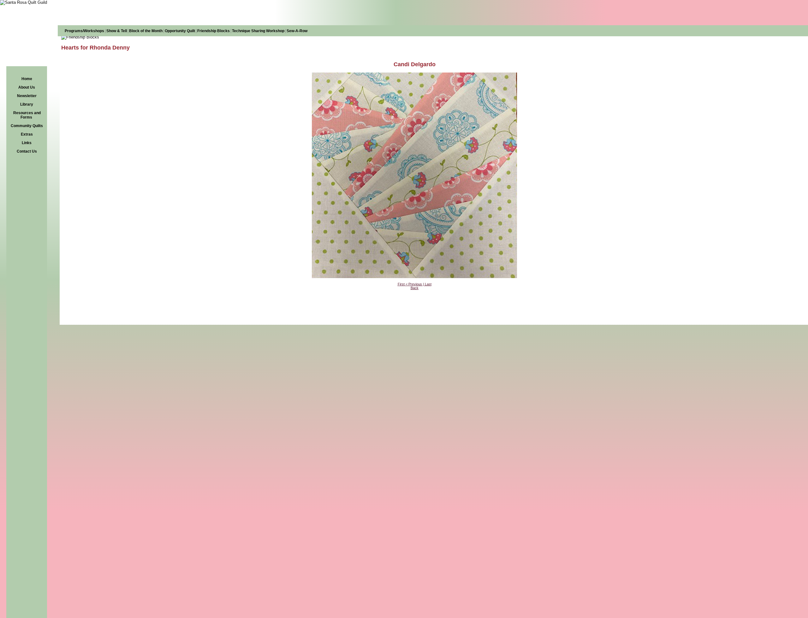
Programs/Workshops (84, 31)
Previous (415, 284)
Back (415, 288)
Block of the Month (146, 31)
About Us (26, 87)
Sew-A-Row (297, 31)
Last (428, 284)
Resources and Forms (27, 115)
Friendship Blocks (213, 31)
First (401, 284)
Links (27, 143)
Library (26, 104)
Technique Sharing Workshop (258, 31)
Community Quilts (27, 126)
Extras (27, 134)
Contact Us (27, 151)
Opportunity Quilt (180, 31)
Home (26, 79)
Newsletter (27, 96)
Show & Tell (116, 31)
